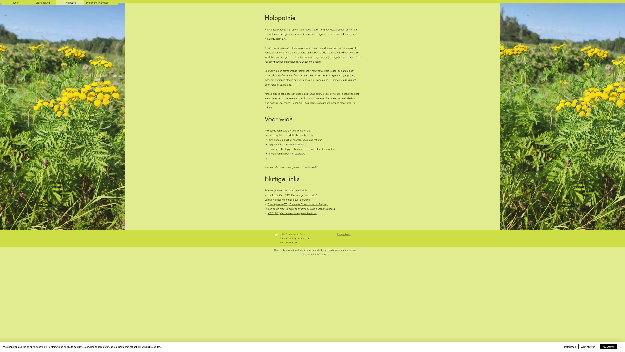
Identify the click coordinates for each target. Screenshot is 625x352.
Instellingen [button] (570, 346)
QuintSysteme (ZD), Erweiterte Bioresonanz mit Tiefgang (298, 204)
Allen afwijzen (588, 346)
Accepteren (608, 346)
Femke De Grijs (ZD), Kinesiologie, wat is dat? (292, 195)
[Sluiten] (621, 346)
